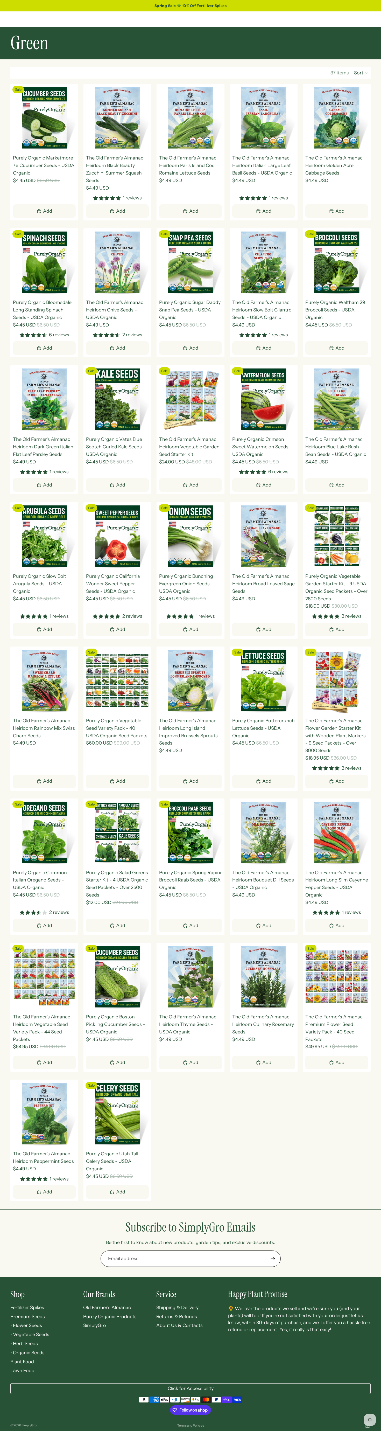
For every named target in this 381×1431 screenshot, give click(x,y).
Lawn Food (22, 1370)
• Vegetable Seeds (29, 1334)
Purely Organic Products (110, 1316)
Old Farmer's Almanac (107, 1307)
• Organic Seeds (27, 1353)
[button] (361, 73)
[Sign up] (272, 1258)
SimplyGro (94, 1325)
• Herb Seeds (24, 1343)
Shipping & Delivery (177, 1307)
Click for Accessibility (191, 1388)
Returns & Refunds (176, 1316)
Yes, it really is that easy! (305, 1329)
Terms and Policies (190, 1425)
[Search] (342, 19)
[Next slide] (70, 117)
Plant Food (22, 1362)
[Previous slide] (18, 117)
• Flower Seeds (26, 1325)
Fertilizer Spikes (27, 1307)
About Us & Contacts (179, 1325)
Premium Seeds (27, 1316)
